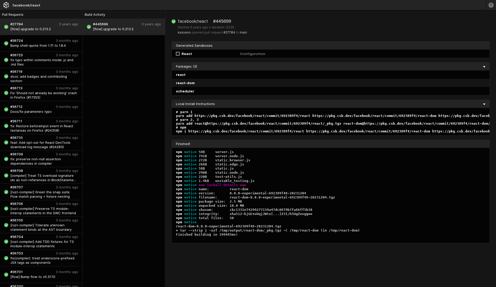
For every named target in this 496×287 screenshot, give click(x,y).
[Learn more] (491, 5)
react (180, 75)
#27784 (229, 32)
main (243, 32)
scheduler (185, 91)
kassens (184, 32)
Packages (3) (186, 66)
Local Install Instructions (195, 104)
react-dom (185, 83)
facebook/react (26, 5)
